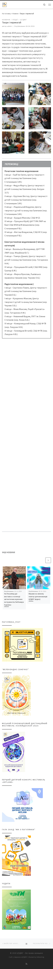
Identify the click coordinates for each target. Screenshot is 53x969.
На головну (6, 13)
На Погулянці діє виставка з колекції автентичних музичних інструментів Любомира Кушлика (14, 599)
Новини (15, 13)
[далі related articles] (48, 560)
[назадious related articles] (42, 560)
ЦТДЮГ (20, 953)
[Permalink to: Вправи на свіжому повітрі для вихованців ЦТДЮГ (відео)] (38, 577)
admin (9, 26)
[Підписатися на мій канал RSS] (26, 964)
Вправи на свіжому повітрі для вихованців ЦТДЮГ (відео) (38, 596)
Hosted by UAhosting (36, 957)
